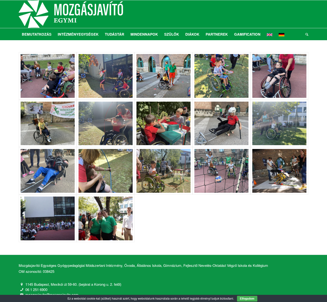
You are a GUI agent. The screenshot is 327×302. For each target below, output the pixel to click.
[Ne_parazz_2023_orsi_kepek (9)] (48, 171)
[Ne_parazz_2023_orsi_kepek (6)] (221, 123)
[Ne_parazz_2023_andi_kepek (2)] (106, 76)
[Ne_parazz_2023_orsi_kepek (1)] (279, 76)
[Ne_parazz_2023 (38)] (48, 218)
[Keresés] (305, 34)
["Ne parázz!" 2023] (48, 76)
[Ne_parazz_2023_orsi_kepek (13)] (221, 171)
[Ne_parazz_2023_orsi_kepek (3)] (106, 123)
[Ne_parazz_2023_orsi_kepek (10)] (106, 171)
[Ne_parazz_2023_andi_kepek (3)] (163, 76)
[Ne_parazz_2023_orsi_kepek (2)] (48, 123)
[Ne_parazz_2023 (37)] (279, 171)
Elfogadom (247, 298)
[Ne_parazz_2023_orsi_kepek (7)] (279, 123)
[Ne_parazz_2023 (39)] (106, 218)
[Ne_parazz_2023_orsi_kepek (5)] (163, 123)
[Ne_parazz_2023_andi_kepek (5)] (221, 76)
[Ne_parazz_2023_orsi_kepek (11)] (163, 171)
